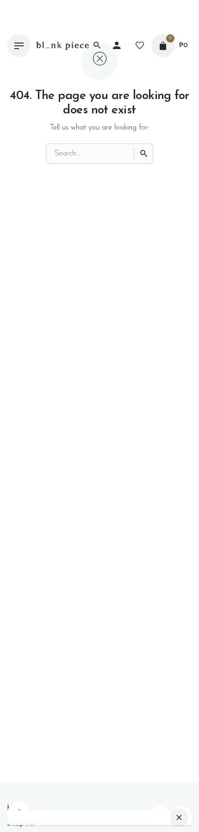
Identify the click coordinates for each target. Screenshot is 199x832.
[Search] (143, 153)
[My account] (116, 45)
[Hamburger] (19, 45)
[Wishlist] (139, 45)
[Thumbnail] (62, 46)
